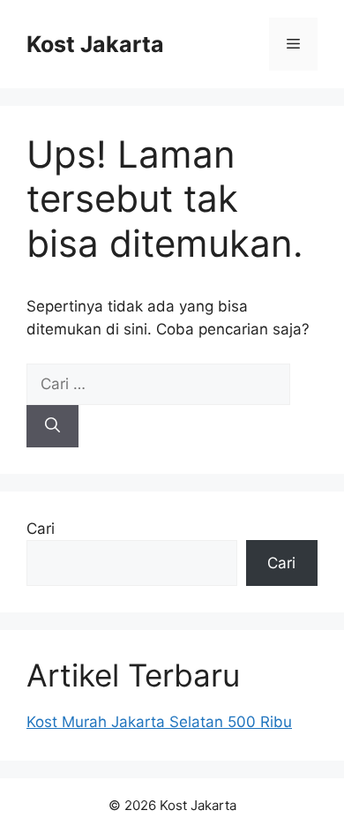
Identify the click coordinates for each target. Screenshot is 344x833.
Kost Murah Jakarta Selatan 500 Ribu (159, 722)
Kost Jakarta (95, 44)
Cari (40, 528)
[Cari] (52, 426)
